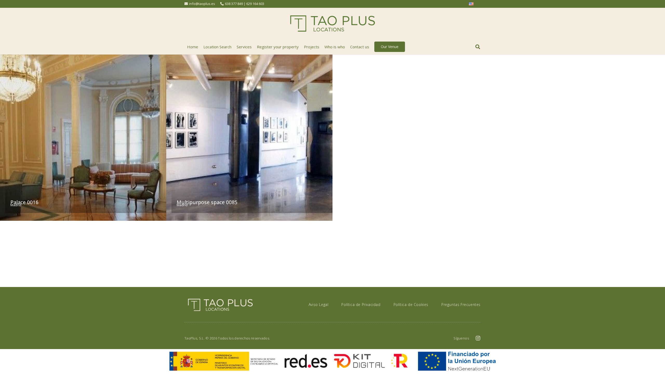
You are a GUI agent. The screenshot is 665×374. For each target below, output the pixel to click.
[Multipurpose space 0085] (249, 138)
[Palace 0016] (83, 138)
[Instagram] (478, 338)
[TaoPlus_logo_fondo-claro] (332, 23)
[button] (478, 46)
